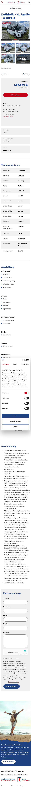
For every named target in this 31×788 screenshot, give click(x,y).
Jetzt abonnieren (8, 761)
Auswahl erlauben (15, 421)
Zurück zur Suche (16, 8)
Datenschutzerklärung (17, 786)
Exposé (26, 73)
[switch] (26, 398)
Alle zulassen (15, 416)
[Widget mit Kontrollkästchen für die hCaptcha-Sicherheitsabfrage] (15, 652)
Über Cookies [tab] (25, 364)
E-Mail (5, 615)
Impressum (4, 786)
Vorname (6, 598)
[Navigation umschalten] (29, 2)
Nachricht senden (11, 686)
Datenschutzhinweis (13, 682)
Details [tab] (15, 364)
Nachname (7, 607)
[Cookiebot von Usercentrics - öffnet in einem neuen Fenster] (22, 360)
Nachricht (6, 632)
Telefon (5, 624)
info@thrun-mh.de (8, 116)
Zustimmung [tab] (5, 364)
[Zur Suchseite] (2, 2)
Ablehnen (15, 426)
